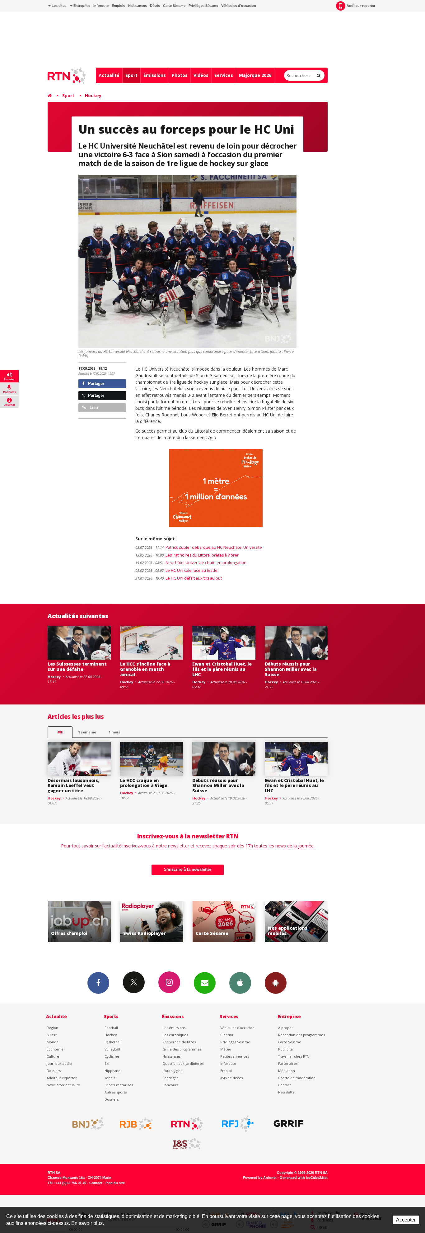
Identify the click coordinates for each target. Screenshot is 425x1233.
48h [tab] (60, 732)
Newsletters (205, 983)
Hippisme (112, 1071)
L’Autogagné (172, 1071)
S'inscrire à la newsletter (187, 869)
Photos (180, 75)
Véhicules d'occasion (238, 5)
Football (111, 1028)
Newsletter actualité (63, 1085)
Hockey (93, 95)
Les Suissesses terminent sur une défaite (77, 666)
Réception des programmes (301, 1035)
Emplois (118, 5)
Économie (55, 1049)
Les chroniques (175, 1035)
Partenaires (287, 1063)
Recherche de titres (179, 1042)
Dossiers (54, 1071)
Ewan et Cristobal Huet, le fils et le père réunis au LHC (222, 669)
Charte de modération (296, 1078)
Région (52, 1028)
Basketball (113, 1042)
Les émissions (173, 1028)
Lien (93, 407)
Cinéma (226, 1035)
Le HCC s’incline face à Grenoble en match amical (145, 669)
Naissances (137, 5)
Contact (284, 1085)
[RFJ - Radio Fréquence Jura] (237, 1123)
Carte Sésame (174, 5)
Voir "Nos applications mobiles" (271, 921)
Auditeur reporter (62, 1078)
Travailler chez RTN (293, 1056)
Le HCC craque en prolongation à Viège (143, 783)
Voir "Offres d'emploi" (54, 921)
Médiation (286, 1071)
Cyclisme (112, 1056)
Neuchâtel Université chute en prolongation (190, 562)
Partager (95, 383)
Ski (107, 1063)
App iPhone (240, 983)
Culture (53, 1056)
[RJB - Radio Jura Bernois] (136, 1123)
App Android (276, 983)
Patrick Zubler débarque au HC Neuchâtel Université (198, 547)
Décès (155, 5)
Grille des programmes (181, 1049)
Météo (225, 1049)
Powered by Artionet (260, 1177)
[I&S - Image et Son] (187, 1144)
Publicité (285, 1049)
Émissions (154, 75)
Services (223, 75)
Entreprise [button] (81, 5)
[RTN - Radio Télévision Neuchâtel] (187, 1123)
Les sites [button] (58, 5)
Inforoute (101, 5)
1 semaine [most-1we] (87, 732)
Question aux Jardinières (182, 1063)
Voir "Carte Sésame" (199, 921)
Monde (52, 1042)
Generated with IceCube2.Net (304, 1177)
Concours (170, 1085)
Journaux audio (59, 1063)
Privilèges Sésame (203, 5)
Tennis (110, 1078)
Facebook (98, 983)
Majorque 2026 (255, 75)
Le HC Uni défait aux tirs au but (178, 578)
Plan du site (115, 1183)
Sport (131, 75)
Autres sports (116, 1092)
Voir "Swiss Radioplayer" (126, 921)
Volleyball (112, 1049)
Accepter (406, 1219)
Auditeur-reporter (361, 5)
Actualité (109, 75)
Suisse (52, 1035)
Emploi (226, 1071)
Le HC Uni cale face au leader (177, 570)
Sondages (170, 1078)
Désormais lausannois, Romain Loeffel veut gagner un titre (73, 785)
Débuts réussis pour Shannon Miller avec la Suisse (291, 669)
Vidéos (201, 75)
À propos (285, 1028)
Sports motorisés (119, 1085)
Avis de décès (231, 1078)
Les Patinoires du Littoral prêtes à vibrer (187, 555)
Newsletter (287, 1092)
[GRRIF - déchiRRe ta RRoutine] (288, 1123)
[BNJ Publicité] (85, 1123)
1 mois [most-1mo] (114, 732)
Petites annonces (234, 1056)
